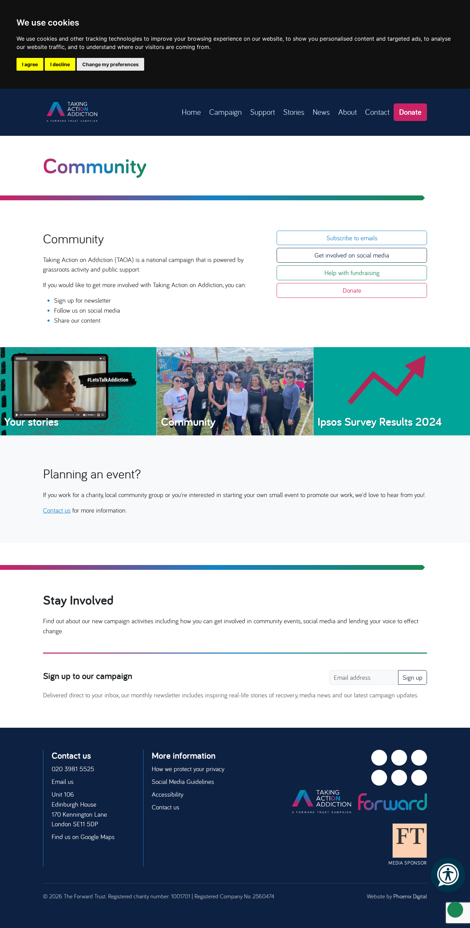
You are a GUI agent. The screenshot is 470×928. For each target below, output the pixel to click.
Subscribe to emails (352, 238)
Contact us (57, 510)
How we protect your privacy (188, 769)
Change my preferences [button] (110, 64)
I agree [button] (30, 64)
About (347, 112)
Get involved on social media (351, 255)
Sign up (413, 677)
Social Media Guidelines (183, 781)
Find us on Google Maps (83, 837)
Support (262, 112)
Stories (294, 112)
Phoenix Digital (410, 896)
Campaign (225, 112)
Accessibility (167, 794)
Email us (63, 781)
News (321, 112)
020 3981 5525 (73, 769)
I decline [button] (60, 64)
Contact (377, 112)
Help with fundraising (352, 273)
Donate (410, 112)
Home (191, 112)
